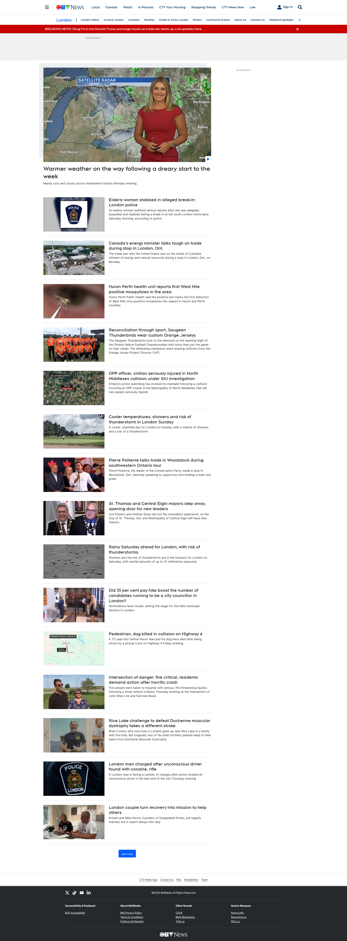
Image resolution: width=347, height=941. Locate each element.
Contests (134, 19)
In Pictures (145, 7)
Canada (111, 7)
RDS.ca (235, 921)
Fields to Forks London (174, 19)
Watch (127, 7)
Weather (149, 19)
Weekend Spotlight (281, 19)
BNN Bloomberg (185, 917)
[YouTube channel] (82, 893)
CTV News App (148, 879)
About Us (240, 19)
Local (96, 7)
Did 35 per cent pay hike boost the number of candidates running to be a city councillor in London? (153, 595)
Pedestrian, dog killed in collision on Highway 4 (155, 633)
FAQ (178, 879)
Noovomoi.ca (239, 917)
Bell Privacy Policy (131, 912)
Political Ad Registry (132, 921)
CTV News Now (233, 7)
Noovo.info (237, 912)
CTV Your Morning (172, 7)
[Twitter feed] (67, 893)
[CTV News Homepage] (70, 7)
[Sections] (47, 7)
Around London (114, 19)
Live (252, 7)
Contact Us (257, 19)
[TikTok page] (74, 893)
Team (204, 879)
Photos (197, 19)
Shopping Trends (203, 7)
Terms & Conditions (131, 917)
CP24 (179, 912)
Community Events (218, 19)
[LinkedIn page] (89, 893)
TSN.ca (180, 921)
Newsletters (191, 879)
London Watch (90, 19)
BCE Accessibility (75, 912)
